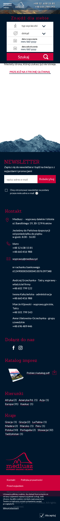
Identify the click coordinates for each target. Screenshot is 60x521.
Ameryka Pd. (26, 399)
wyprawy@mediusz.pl (25, 258)
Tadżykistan (12, 433)
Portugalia (26, 429)
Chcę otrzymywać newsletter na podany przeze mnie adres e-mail (29, 192)
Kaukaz (24, 403)
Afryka (9, 399)
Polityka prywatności (31, 479)
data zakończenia (30, 47)
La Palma (37, 421)
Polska (9, 429)
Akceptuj (50, 515)
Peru (38, 425)
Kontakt (11, 479)
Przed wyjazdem (15, 485)
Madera (9, 425)
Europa (9, 403)
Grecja (9, 421)
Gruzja (22, 421)
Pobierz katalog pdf (38, 372)
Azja (42, 399)
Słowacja (43, 429)
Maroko (24, 425)
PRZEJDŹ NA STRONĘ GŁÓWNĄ (30, 71)
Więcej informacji (11, 508)
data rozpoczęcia (29, 39)
